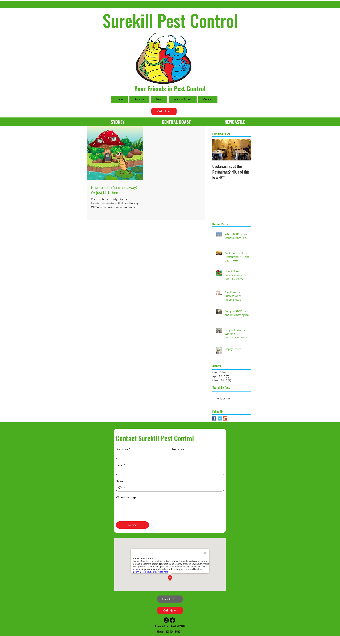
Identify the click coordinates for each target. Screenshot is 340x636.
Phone (119, 481)
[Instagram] (166, 620)
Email (120, 465)
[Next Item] (245, 149)
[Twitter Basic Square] (220, 418)
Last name (178, 449)
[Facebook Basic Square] (214, 418)
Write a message (126, 497)
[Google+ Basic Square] (225, 418)
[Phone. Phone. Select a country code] (121, 488)
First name (123, 449)
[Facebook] (172, 620)
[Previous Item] (218, 149)
